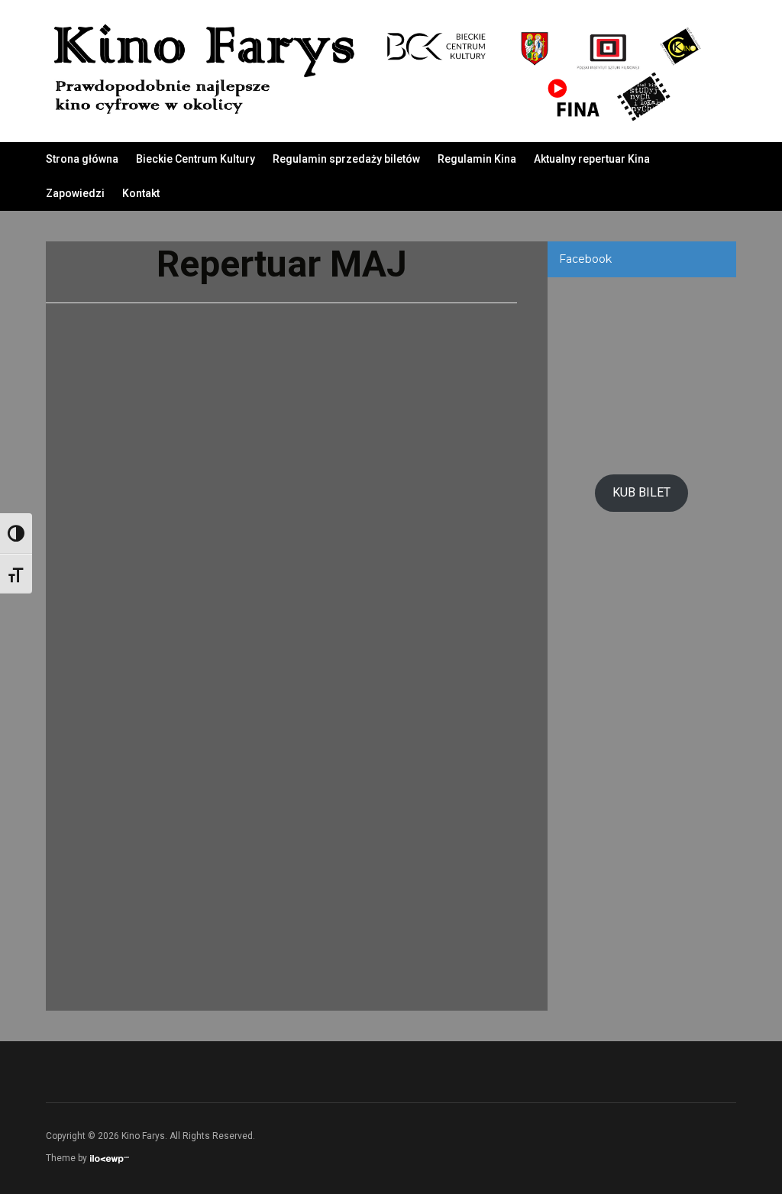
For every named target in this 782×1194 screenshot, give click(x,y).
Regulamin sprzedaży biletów (346, 159)
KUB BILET (641, 492)
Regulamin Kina (477, 159)
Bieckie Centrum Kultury (195, 159)
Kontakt (141, 193)
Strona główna (82, 159)
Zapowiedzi (75, 193)
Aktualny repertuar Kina (592, 159)
